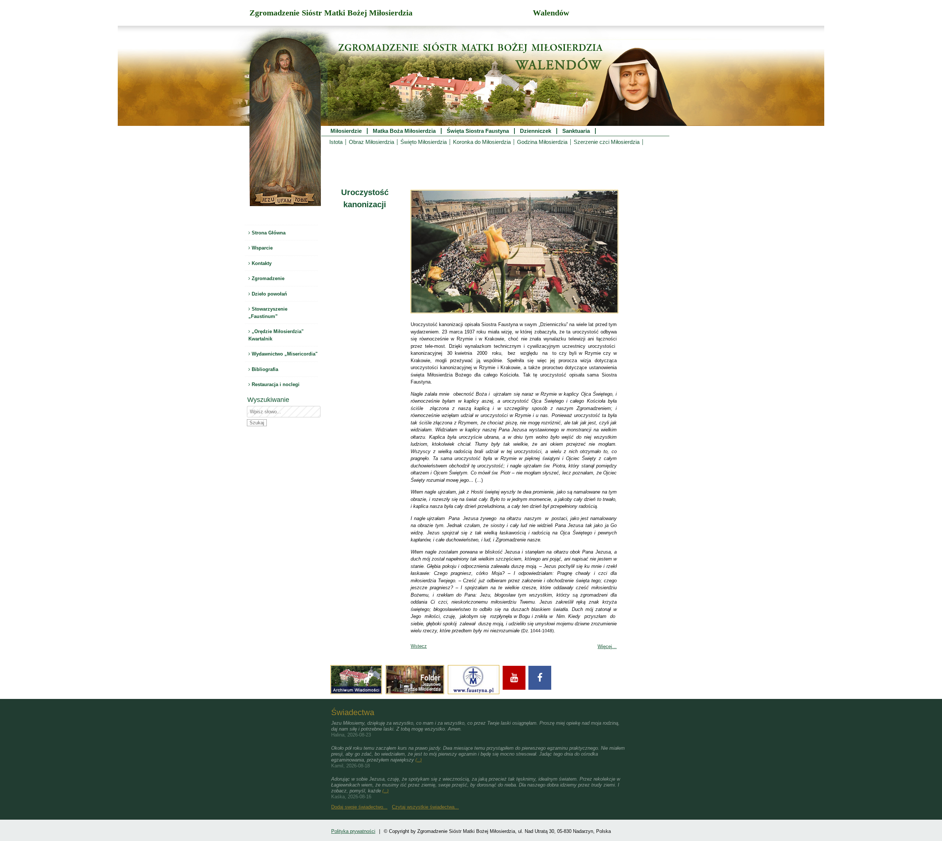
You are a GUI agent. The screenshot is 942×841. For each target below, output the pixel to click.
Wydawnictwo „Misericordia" (284, 354)
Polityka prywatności (353, 831)
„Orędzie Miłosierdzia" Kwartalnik (276, 335)
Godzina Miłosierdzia (542, 142)
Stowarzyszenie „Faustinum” (267, 312)
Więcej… (607, 646)
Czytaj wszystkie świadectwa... (425, 807)
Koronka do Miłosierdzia (482, 142)
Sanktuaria (576, 131)
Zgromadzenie (267, 278)
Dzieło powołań (268, 294)
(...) (418, 760)
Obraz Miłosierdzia (371, 142)
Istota (336, 142)
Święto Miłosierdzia (423, 142)
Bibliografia (264, 369)
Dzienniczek (535, 131)
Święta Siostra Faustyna (478, 131)
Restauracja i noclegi (275, 384)
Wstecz (419, 646)
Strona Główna (268, 233)
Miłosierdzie (346, 131)
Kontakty (261, 263)
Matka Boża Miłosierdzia (404, 131)
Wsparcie (261, 248)
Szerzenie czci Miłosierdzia (607, 142)
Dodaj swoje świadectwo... (359, 807)
